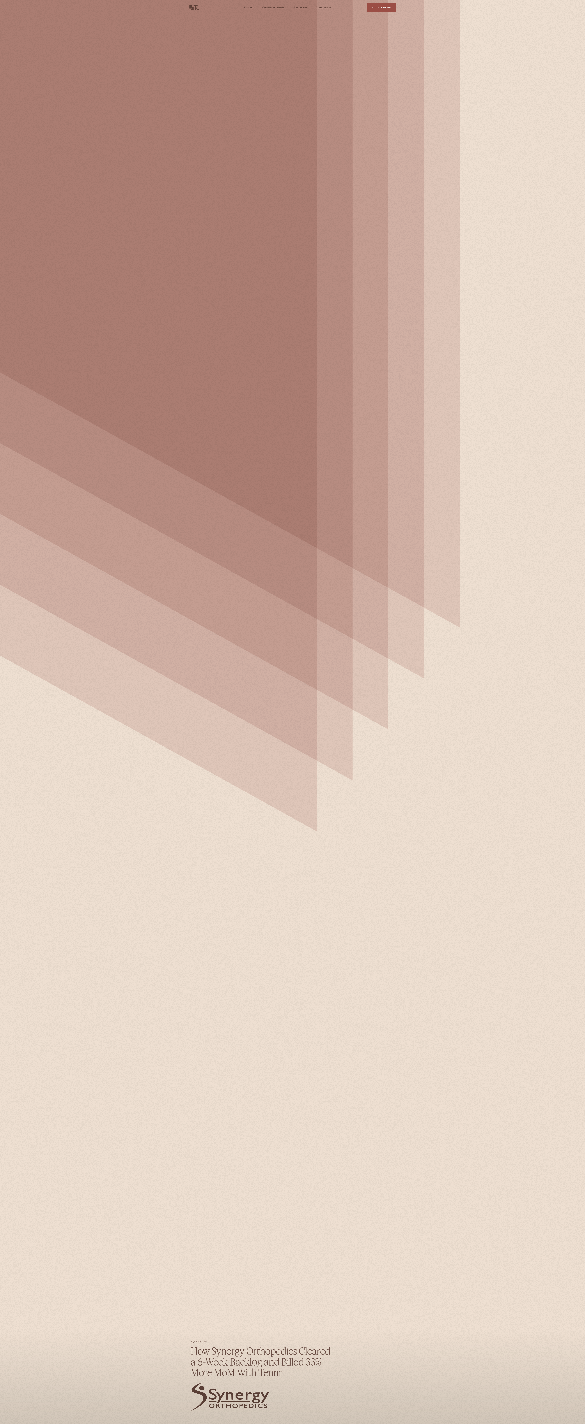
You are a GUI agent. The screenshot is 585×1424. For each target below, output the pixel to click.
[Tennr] (198, 7)
